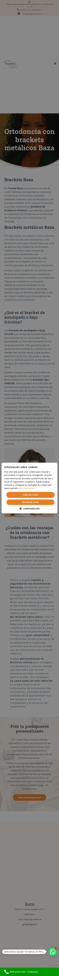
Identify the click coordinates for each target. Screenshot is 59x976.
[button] (29, 508)
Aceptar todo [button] (30, 495)
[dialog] (29, 488)
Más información (27, 488)
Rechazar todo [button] (30, 502)
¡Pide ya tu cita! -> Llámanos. (23, 971)
